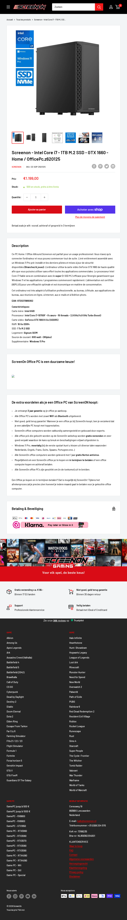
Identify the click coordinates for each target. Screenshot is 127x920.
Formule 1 (11, 750)
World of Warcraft (78, 790)
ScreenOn (16, 167)
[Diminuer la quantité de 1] (26, 197)
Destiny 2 (11, 701)
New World (74, 682)
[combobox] (73, 7)
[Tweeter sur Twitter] (106, 166)
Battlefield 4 (13, 662)
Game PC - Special (16, 875)
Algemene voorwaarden (81, 859)
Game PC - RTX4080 (17, 855)
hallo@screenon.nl (86, 821)
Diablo (10, 706)
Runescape (75, 731)
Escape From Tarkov (17, 726)
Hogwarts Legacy (78, 652)
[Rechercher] (99, 7)
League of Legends (79, 657)
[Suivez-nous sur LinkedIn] (34, 896)
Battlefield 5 (13, 667)
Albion (10, 638)
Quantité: (16, 197)
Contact (73, 854)
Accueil (10, 19)
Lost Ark (73, 662)
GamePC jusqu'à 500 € (18, 806)
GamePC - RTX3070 (16, 840)
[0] (118, 7)
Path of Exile (75, 696)
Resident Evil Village (79, 716)
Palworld (73, 691)
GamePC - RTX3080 (16, 845)
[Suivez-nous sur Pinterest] (21, 896)
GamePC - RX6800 (16, 816)
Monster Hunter (77, 672)
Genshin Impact (15, 765)
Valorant (73, 770)
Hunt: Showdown (78, 647)
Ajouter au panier (37, 209)
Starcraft (73, 746)
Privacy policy (76, 872)
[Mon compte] (111, 7)
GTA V (10, 770)
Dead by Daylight (15, 696)
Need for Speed (77, 677)
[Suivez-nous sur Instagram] (15, 896)
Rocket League (77, 726)
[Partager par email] (113, 166)
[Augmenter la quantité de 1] (44, 197)
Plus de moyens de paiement (90, 217)
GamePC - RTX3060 (16, 836)
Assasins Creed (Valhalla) (19, 657)
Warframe (74, 780)
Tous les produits (23, 19)
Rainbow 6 (74, 706)
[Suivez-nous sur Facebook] (9, 896)
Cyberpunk (12, 691)
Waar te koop (76, 846)
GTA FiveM (12, 775)
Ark (8, 652)
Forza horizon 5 (14, 760)
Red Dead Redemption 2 (81, 711)
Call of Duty (12, 682)
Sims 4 (72, 741)
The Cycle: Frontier (79, 755)
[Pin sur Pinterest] (100, 166)
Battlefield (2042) (15, 672)
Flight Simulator (15, 746)
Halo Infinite (75, 638)
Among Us (12, 642)
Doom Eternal (14, 711)
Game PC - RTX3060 (17, 831)
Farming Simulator (16, 736)
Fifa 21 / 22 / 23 (14, 741)
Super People (76, 750)
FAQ (71, 850)
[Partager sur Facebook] (94, 166)
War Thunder (75, 775)
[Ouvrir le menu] (8, 7)
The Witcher (75, 760)
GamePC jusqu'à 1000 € (18, 811)
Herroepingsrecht (78, 863)
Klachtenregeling (78, 867)
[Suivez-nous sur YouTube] (27, 896)
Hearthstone (75, 642)
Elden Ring (12, 721)
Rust (71, 736)
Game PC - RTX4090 (17, 860)
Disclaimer (74, 876)
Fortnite (11, 755)
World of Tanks (76, 785)
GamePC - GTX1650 (16, 826)
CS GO (10, 687)
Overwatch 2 (75, 687)
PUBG (72, 701)
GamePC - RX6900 (16, 821)
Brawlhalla (12, 677)
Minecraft (74, 667)
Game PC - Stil (14, 870)
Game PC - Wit (14, 865)
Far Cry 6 (11, 731)
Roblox (72, 721)
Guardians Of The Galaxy (19, 780)
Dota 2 (10, 716)
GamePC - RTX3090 (16, 850)
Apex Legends (14, 647)
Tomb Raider (75, 765)
